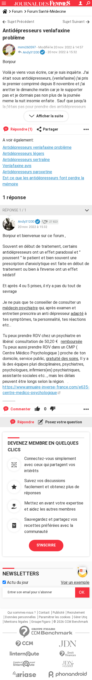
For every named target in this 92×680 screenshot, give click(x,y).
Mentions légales (16, 622)
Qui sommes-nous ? (21, 612)
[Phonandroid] (67, 674)
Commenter (20, 409)
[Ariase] (24, 674)
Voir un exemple (75, 582)
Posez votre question (63, 422)
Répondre (25, 422)
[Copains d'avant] (24, 664)
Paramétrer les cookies (55, 617)
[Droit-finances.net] (67, 654)
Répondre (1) (21, 129)
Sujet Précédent (20, 22)
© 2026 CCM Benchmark (70, 622)
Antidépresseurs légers (23, 153)
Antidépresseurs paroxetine (27, 171)
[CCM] (24, 644)
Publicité (58, 612)
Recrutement (76, 612)
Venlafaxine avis (17, 165)
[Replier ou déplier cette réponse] (87, 210)
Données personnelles (20, 617)
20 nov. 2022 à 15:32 (62, 52)
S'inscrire (46, 545)
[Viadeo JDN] (67, 664)
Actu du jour (17, 582)
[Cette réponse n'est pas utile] (52, 409)
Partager (50, 129)
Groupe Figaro (40, 622)
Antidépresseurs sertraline (26, 159)
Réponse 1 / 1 (14, 210)
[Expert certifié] (42, 52)
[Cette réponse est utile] (37, 409)
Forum (17, 11)
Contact (44, 612)
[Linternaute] (24, 654)
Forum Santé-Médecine (46, 11)
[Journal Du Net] (67, 644)
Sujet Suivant (74, 22)
